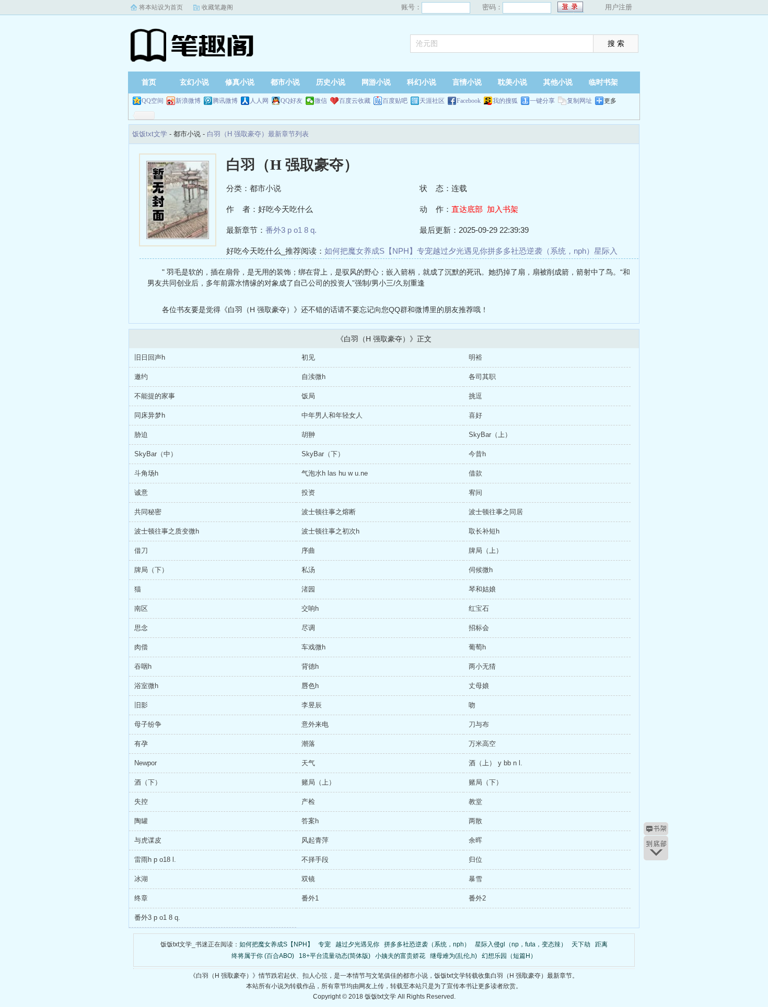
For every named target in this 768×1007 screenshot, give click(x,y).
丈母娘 (479, 686)
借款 (475, 473)
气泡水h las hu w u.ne (334, 473)
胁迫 (141, 435)
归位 (475, 859)
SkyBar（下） (322, 454)
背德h (310, 666)
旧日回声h (149, 357)
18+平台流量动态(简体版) (334, 955)
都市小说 (285, 82)
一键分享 (542, 100)
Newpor (145, 763)
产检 (308, 801)
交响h (310, 608)
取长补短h (484, 531)
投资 (308, 492)
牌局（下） (151, 570)
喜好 (475, 415)
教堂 (475, 801)
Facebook (469, 100)
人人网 (259, 100)
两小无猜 (482, 666)
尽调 (308, 628)
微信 (321, 100)
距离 (601, 944)
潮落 (308, 744)
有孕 (141, 744)
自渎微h (313, 377)
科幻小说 (421, 82)
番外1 (310, 898)
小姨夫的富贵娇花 (400, 955)
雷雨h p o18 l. (155, 859)
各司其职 (482, 377)
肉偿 (141, 647)
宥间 (475, 492)
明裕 (475, 357)
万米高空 (482, 744)
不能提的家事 (154, 396)
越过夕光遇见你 (460, 250)
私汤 (308, 570)
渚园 (308, 589)
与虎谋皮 (147, 840)
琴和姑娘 (482, 589)
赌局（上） (318, 782)
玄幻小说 (194, 82)
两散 (475, 821)
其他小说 (558, 82)
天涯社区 (432, 100)
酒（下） (147, 782)
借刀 (141, 550)
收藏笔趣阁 (217, 7)
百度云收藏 (354, 100)
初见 (308, 357)
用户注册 (618, 7)
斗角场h (146, 473)
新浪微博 (188, 100)
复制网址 (579, 100)
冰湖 (141, 879)
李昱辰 (311, 705)
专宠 (425, 250)
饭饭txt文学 (193, 44)
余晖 (475, 840)
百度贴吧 (395, 100)
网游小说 (376, 82)
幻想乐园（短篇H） (509, 955)
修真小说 (239, 82)
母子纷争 (147, 724)
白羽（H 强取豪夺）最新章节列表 (258, 134)
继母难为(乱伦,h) (453, 955)
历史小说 (330, 82)
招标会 (479, 628)
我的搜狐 (505, 100)
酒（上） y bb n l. (495, 763)
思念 (141, 628)
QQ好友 (291, 100)
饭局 (308, 396)
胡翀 (308, 435)
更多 (610, 100)
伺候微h (481, 570)
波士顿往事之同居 (496, 512)
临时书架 (603, 82)
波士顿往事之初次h (330, 531)
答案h (310, 821)
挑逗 (475, 396)
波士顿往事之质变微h (166, 531)
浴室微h (146, 686)
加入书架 (502, 209)
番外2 (477, 898)
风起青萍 (315, 840)
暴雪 (475, 879)
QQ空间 (153, 100)
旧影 (141, 705)
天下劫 (581, 944)
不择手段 (315, 859)
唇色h (310, 686)
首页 (149, 82)
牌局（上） (486, 550)
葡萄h (477, 647)
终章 (141, 898)
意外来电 (315, 724)
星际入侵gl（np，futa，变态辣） (521, 944)
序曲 (308, 550)
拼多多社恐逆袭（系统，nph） (540, 250)
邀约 (141, 377)
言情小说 (467, 82)
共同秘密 (147, 512)
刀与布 (479, 724)
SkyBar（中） (155, 454)
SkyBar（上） (490, 435)
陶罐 (141, 821)
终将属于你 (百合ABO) (262, 955)
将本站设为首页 (161, 7)
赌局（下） (486, 782)
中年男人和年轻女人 (332, 415)
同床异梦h (149, 415)
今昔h (477, 454)
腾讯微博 (225, 100)
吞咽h (143, 666)
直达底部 (467, 209)
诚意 (141, 492)
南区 (141, 608)
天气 (308, 763)
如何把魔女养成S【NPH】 (370, 250)
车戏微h (313, 647)
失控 (141, 801)
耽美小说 (512, 82)
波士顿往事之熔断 (328, 512)
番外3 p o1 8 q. (291, 230)
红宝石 (479, 608)
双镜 (308, 879)
